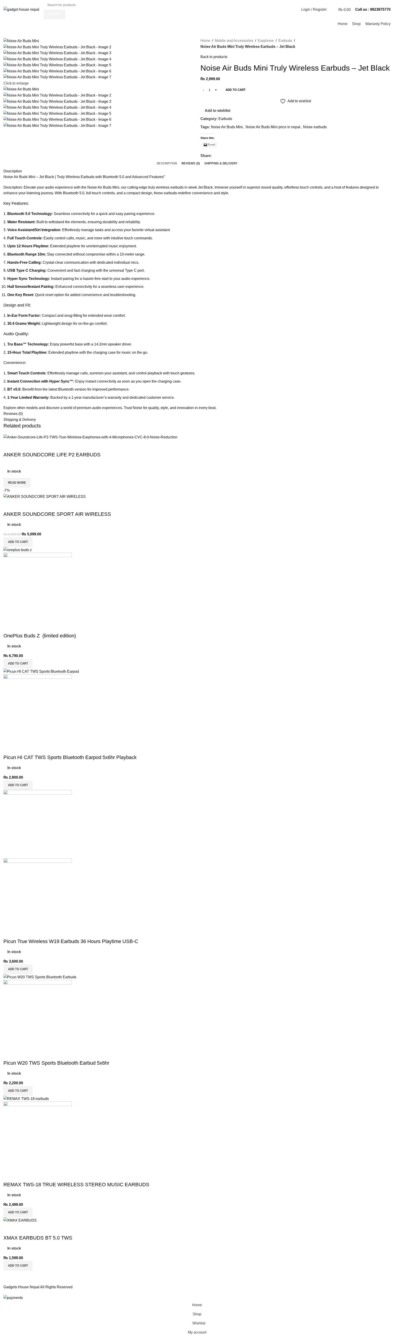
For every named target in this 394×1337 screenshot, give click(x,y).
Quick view (21, 445)
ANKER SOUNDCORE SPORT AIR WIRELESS (57, 514)
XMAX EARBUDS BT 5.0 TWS (37, 1238)
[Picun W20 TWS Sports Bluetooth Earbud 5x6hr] (39, 977)
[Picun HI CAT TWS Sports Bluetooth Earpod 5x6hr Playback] (41, 671)
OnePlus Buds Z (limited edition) (39, 636)
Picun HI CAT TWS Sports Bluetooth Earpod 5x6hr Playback (70, 757)
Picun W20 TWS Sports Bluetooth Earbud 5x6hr (56, 1063)
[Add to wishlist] (33, 445)
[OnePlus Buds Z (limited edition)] (17, 550)
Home (205, 41)
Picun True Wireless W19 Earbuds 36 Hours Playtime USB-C (70, 941)
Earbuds (285, 41)
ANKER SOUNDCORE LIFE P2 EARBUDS (52, 455)
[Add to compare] (9, 445)
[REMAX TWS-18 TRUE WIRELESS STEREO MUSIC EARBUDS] (26, 1098)
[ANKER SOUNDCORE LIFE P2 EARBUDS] (90, 437)
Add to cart (236, 90)
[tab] (167, 163)
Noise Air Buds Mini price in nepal (273, 127)
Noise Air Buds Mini (227, 127)
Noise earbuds (315, 127)
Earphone (266, 41)
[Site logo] (21, 9)
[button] (18, 542)
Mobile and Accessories (234, 41)
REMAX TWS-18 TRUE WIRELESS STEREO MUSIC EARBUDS (76, 1184)
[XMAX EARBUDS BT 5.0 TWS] (20, 1220)
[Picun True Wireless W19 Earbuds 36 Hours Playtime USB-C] (37, 824)
